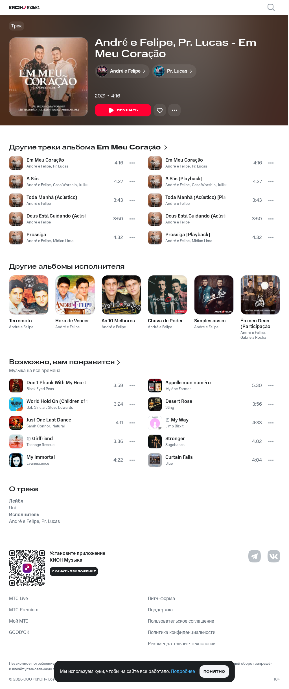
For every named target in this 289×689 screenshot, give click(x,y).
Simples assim (210, 321)
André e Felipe (39, 166)
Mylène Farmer (178, 389)
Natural (58, 426)
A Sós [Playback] (183, 178)
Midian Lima (63, 241)
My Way (180, 420)
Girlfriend (42, 438)
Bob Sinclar (36, 407)
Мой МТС (19, 621)
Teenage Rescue (40, 445)
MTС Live (18, 598)
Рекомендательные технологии (181, 643)
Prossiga (36, 234)
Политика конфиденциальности (181, 632)
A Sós (33, 178)
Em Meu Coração (45, 160)
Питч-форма (161, 598)
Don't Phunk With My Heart (56, 382)
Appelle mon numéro (188, 382)
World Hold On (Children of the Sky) (57, 401)
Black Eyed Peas (40, 389)
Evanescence (38, 463)
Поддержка (160, 610)
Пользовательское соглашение (181, 621)
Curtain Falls (179, 457)
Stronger (175, 438)
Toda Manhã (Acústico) (52, 197)
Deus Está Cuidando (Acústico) (57, 216)
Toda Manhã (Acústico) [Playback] (195, 197)
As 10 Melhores (118, 321)
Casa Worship (65, 185)
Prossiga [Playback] (187, 234)
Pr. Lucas (60, 166)
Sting (169, 407)
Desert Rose (178, 401)
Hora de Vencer (72, 321)
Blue (169, 463)
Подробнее (183, 671)
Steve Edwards (60, 407)
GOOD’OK (19, 632)
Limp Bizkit (174, 426)
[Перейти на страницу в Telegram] (254, 556)
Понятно (214, 671)
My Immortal (41, 457)
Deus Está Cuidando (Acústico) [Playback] (195, 216)
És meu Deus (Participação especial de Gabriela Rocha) (258, 323)
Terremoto (20, 321)
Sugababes (175, 445)
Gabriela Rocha (253, 337)
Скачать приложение (74, 571)
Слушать (127, 110)
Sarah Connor (38, 426)
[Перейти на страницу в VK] (274, 556)
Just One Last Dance (49, 420)
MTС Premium (23, 610)
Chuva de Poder (165, 321)
